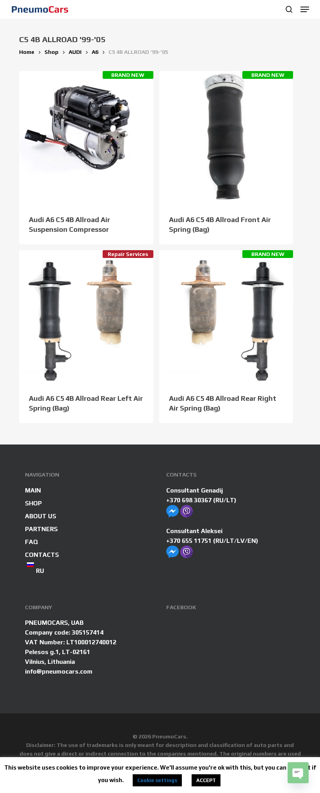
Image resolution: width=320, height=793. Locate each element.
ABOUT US (40, 516)
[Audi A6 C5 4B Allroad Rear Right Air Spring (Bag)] (226, 317)
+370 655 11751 (189, 540)
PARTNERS (41, 529)
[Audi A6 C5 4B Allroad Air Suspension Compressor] (86, 138)
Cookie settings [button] (157, 780)
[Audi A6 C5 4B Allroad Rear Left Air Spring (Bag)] (86, 317)
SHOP (33, 503)
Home (26, 52)
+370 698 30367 (189, 500)
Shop (51, 52)
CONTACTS (42, 554)
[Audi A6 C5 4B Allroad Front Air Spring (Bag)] (226, 138)
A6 (95, 52)
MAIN (33, 490)
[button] (304, 9)
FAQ (31, 542)
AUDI (75, 52)
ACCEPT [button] (206, 780)
